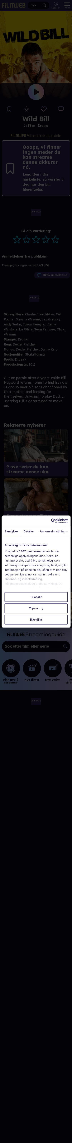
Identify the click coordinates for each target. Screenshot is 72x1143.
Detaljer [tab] (28, 531)
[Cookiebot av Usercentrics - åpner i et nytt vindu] (51, 520)
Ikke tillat (36, 619)
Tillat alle (36, 597)
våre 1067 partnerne (26, 551)
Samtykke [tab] (11, 531)
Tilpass (34, 608)
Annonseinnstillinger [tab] (54, 531)
